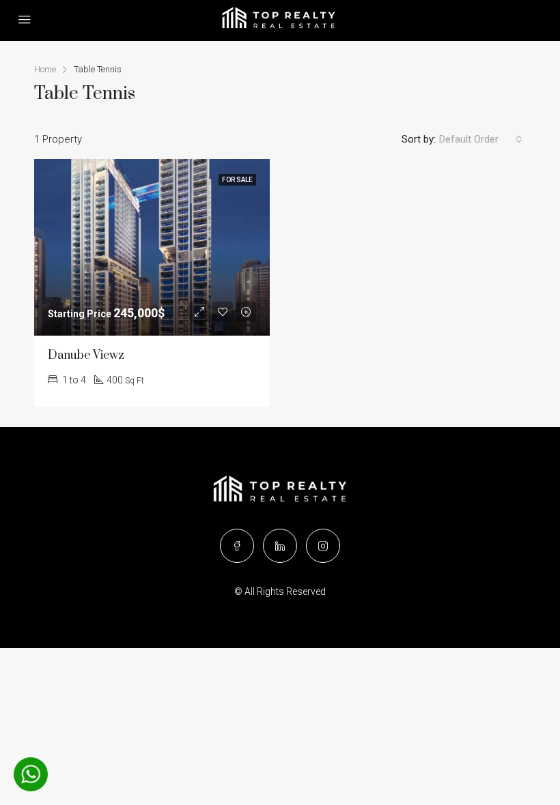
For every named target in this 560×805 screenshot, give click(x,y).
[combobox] (480, 139)
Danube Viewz (86, 355)
